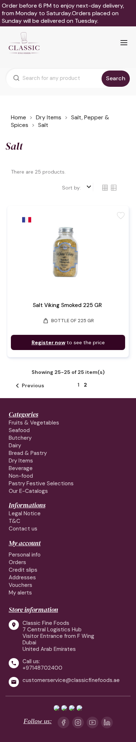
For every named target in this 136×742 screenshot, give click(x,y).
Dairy (15, 445)
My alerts (20, 592)
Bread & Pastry (28, 453)
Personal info (25, 554)
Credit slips (23, 569)
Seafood (19, 430)
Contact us (23, 528)
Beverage (21, 468)
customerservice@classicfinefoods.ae (71, 680)
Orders (17, 562)
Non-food (21, 475)
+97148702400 (42, 667)
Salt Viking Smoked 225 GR (67, 305)
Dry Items (21, 460)
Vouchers (20, 585)
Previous (28, 385)
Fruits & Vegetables (34, 422)
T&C (14, 521)
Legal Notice (25, 513)
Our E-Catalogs (28, 491)
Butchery (20, 438)
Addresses (22, 577)
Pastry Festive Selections (41, 483)
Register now (48, 342)
